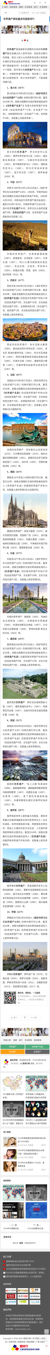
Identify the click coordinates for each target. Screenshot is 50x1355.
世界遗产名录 (14, 106)
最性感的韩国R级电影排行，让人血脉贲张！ (24, 1276)
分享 (35, 1018)
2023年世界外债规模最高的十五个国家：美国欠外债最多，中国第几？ (13, 1123)
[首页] (46, 1331)
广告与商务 (40, 1342)
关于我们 (36, 1338)
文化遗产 (38, 110)
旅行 (36, 7)
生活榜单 (28, 7)
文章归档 (12, 1342)
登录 (21, 1243)
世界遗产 (12, 1047)
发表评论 (25, 13)
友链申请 (21, 1342)
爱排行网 (26, 1063)
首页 (6, 7)
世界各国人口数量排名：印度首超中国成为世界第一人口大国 (36, 1097)
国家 (21, 7)
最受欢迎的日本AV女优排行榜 (18, 1265)
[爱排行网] (25, 1347)
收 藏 (24, 40)
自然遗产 (11, 98)
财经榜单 (13, 7)
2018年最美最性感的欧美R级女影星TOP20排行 (26, 1269)
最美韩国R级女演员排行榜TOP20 (20, 1261)
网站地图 (30, 1342)
